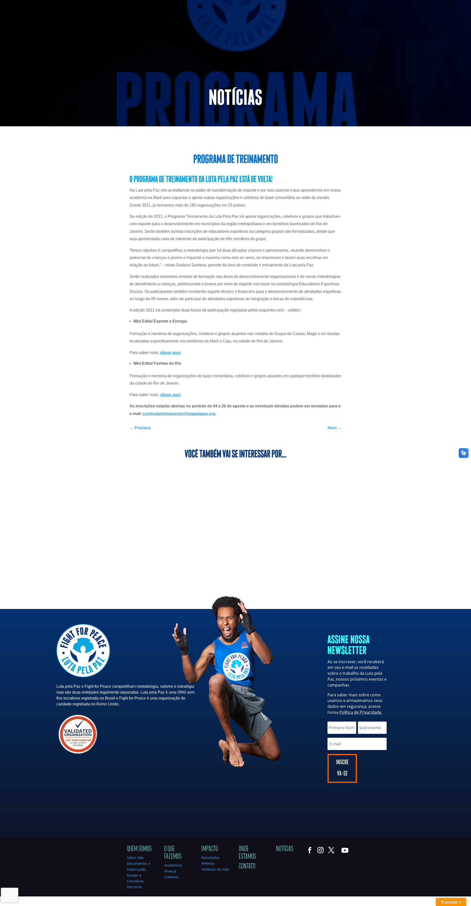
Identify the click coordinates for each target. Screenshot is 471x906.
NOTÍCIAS (437, 25)
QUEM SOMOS (274, 25)
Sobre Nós (135, 857)
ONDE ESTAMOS (406, 25)
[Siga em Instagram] (14, 4)
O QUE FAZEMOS (336, 25)
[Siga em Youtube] (33, 4)
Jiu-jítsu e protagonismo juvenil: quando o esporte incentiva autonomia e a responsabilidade (348, 500)
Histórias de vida (215, 869)
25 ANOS (307, 25)
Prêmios (208, 863)
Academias (173, 865)
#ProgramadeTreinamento (235, 136)
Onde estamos (247, 852)
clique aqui (170, 352)
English (430, 5)
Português (412, 5)
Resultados (210, 857)
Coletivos (171, 877)
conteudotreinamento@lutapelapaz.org (179, 414)
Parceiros (134, 886)
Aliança (170, 871)
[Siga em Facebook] (4, 4)
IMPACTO (372, 25)
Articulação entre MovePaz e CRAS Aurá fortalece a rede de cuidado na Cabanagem (231, 500)
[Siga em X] (23, 4)
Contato (247, 866)
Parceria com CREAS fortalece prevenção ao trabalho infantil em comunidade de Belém (120, 500)
